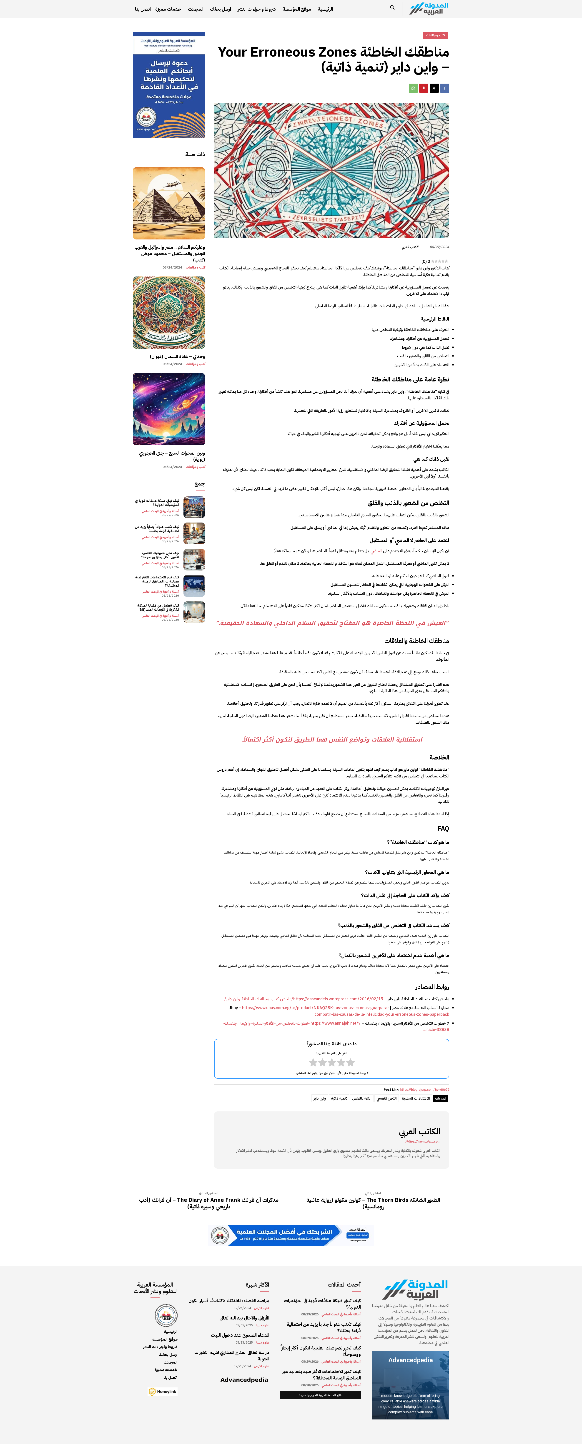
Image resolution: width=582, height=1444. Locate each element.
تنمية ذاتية (339, 1098)
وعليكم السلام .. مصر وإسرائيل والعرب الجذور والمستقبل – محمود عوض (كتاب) (170, 253)
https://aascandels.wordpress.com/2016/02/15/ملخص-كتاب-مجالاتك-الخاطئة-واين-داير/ (303, 999)
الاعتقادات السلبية (416, 1098)
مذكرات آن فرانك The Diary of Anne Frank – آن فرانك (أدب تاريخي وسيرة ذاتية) (208, 1203)
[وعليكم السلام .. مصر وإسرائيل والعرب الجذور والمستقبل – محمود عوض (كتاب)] (169, 203)
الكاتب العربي (410, 247)
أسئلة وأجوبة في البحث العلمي (160, 511)
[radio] (350, 1063)
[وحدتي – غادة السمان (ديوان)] (169, 312)
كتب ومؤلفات (195, 267)
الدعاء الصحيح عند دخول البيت (240, 1335)
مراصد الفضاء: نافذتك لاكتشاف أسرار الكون (228, 1300)
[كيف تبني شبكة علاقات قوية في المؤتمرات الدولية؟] (194, 507)
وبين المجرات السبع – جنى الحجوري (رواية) (172, 456)
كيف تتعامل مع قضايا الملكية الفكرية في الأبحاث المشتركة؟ (158, 607)
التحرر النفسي (386, 1098)
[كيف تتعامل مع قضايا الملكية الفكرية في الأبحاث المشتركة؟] (194, 612)
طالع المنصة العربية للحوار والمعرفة (320, 1395)
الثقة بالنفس (361, 1098)
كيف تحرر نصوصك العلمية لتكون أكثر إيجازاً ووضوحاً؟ (160, 555)
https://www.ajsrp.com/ (422, 1141)
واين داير (320, 1098)
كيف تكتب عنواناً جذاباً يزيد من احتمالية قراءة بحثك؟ (157, 528)
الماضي (376, 551)
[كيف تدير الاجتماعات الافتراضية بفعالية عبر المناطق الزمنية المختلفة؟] (194, 586)
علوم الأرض (261, 1308)
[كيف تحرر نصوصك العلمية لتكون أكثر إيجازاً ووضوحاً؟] (194, 559)
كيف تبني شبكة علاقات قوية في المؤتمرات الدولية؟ (157, 502)
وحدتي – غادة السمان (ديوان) (177, 356)
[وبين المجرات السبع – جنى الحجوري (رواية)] (169, 409)
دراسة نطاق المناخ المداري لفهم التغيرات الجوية (231, 1355)
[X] (434, 88)
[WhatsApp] (413, 88)
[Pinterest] (423, 88)
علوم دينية (262, 1325)
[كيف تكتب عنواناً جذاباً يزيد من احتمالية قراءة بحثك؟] (194, 533)
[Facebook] (444, 88)
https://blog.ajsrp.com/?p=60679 (424, 1089)
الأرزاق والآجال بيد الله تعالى (244, 1318)
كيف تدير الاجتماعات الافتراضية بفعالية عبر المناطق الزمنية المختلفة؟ (157, 581)
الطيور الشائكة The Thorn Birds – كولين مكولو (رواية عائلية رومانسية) (373, 1203)
